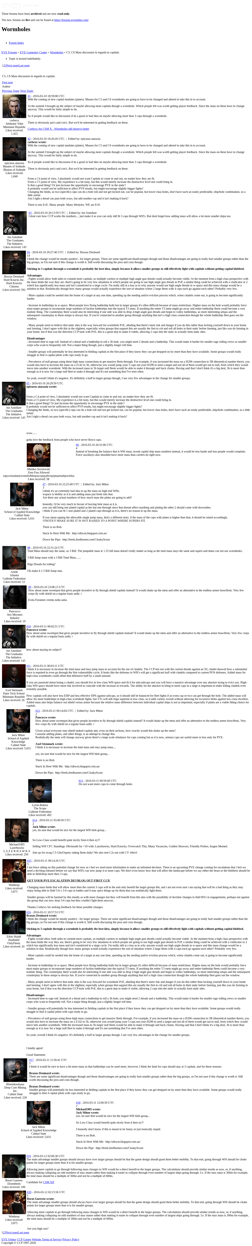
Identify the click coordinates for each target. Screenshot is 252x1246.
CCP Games (24, 1239)
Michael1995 (17, 844)
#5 (27, 383)
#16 (28, 912)
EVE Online (8, 1239)
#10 (28, 626)
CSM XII (48, 1182)
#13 (81, 780)
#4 (28, 252)
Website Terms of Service (47, 1239)
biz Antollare (15, 237)
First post (7, 82)
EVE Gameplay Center (33, 52)
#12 (37, 710)
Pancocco (14, 611)
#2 (29, 138)
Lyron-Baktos (40, 805)
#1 (29, 96)
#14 (34, 820)
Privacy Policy (70, 1239)
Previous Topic (11, 90)
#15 (29, 860)
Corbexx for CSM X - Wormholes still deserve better (58, 128)
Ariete (14, 571)
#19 (28, 1156)
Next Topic (26, 90)
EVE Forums (9, 52)
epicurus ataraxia (14, 163)
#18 (78, 1102)
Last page (24, 65)
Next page (12, 65)
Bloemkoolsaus (15, 1084)
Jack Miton (21, 508)
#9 (29, 587)
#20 (29, 1192)
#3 (30, 212)
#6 (77, 444)
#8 (28, 547)
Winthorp (14, 885)
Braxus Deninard (14, 276)
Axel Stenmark (14, 690)
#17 (31, 1059)
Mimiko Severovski (38, 469)
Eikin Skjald (14, 936)
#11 (28, 665)
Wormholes (56, 52)
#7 (44, 484)
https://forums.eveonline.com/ (71, 20)
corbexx (14, 120)
